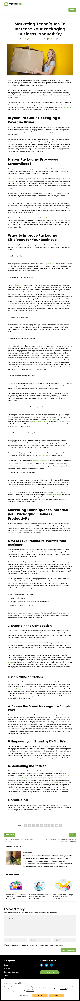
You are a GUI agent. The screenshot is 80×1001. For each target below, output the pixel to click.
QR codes (11, 662)
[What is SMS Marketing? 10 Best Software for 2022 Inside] (63, 885)
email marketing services (27, 526)
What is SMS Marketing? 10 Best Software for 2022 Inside (63, 895)
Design (6, 975)
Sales (6, 965)
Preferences (24, 995)
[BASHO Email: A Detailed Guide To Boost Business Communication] (16, 885)
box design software (39, 422)
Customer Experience (11, 972)
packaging (50, 264)
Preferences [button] (30, 991)
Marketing (52, 39)
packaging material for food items (31, 367)
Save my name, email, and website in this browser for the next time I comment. (36, 945)
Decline (40, 995)
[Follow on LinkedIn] (51, 965)
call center (54, 782)
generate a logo (43, 455)
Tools (6, 979)
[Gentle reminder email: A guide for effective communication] (40, 885)
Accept (56, 995)
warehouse (11, 181)
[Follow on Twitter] (46, 965)
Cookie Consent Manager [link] (10, 983)
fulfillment (46, 218)
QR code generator (39, 461)
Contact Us (50, 972)
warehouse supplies (54, 495)
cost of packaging (17, 285)
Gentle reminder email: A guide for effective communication (39, 895)
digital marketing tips (65, 107)
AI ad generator (21, 689)
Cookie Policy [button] (63, 989)
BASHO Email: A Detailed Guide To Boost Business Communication (16, 895)
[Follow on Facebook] (41, 965)
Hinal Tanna (32, 39)
